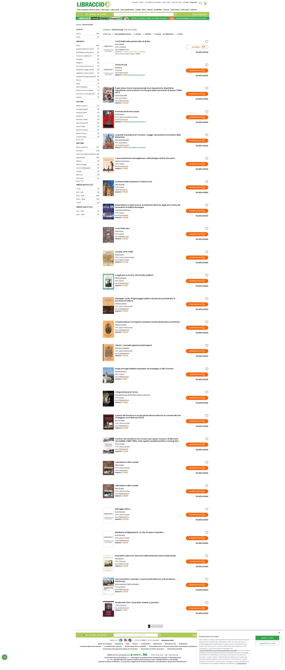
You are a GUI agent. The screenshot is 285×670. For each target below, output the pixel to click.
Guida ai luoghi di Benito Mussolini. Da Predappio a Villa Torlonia (144, 368)
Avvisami (196, 47)
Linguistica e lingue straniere (87, 76)
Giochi (166, 10)
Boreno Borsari (87, 133)
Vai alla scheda (202, 52)
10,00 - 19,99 (87, 196)
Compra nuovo (195, 70)
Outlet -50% (141, 10)
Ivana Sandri (119, 44)
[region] (239, 648)
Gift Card (185, 10)
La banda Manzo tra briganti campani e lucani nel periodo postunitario (147, 322)
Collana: (106, 29)
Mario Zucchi (119, 255)
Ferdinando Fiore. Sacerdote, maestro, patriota (137, 602)
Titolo (180, 34)
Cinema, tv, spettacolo (87, 56)
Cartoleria (175, 10)
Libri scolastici (88, 10)
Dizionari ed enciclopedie (87, 90)
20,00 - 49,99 (87, 199)
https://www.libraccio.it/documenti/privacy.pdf (218, 650)
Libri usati (115, 10)
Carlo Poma (119, 231)
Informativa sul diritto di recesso (152, 649)
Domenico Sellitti (87, 119)
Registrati (193, 2)
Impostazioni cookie (267, 643)
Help (127, 644)
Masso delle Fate (87, 147)
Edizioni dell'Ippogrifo (87, 168)
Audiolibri (158, 10)
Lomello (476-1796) (124, 251)
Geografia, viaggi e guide (87, 70)
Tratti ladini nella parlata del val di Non (132, 41)
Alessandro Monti (87, 123)
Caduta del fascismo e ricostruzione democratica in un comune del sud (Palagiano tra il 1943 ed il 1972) (148, 416)
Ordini (141, 2)
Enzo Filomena (120, 512)
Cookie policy (145, 644)
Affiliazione (183, 644)
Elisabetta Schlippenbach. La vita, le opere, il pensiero (139, 532)
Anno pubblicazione (123, 34)
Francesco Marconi (143, 395)
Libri (86, 14)
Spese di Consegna (105, 644)
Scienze (87, 97)
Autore (138, 34)
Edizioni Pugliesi (87, 164)
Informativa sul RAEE (174, 649)
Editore (148, 34)
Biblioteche (158, 644)
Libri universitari (127, 10)
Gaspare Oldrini (87, 113)
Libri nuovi (105, 10)
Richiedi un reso (170, 644)
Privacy (135, 644)
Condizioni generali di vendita (90, 646)
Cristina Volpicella (132, 584)
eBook (150, 10)
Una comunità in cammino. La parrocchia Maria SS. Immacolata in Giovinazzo (145, 580)
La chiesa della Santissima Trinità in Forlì (133, 181)
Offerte (193, 10)
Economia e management (87, 94)
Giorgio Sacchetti (121, 95)
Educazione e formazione (87, 66)
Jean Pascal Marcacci (122, 210)
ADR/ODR (177, 646)
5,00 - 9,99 (87, 192)
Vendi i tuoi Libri (176, 2)
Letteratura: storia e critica (87, 73)
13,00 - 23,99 (87, 214)
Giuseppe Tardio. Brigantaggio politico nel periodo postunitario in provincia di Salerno (145, 299)
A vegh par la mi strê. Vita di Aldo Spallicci (134, 275)
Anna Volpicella (120, 584)
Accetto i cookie (267, 638)
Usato (87, 37)
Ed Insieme (87, 178)
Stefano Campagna (122, 161)
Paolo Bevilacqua (121, 395)
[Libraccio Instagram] (125, 641)
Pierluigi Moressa (120, 278)
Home (78, 24)
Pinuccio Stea (119, 420)
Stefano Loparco (87, 106)
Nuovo (87, 34)
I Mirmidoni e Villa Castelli (126, 485)
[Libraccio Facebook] (120, 641)
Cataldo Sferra (87, 137)
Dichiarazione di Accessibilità (135, 646)
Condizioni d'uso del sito (113, 646)
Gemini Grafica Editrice (126, 257)
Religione (87, 63)
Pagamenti (119, 644)
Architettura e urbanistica (87, 52)
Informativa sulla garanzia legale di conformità (120, 649)
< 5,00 (87, 189)
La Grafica (122, 47)
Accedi (185, 2)
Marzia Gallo (132, 395)
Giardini (87, 171)
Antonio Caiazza (87, 130)
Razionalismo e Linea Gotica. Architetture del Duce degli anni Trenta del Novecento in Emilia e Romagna (147, 206)
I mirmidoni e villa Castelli (126, 462)
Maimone (87, 175)
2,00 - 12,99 (87, 211)
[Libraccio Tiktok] (129, 641)
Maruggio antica (122, 509)
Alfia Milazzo (119, 558)
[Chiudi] (279, 632)
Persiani (87, 161)
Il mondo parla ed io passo (127, 111)
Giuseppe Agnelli (87, 109)
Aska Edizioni (87, 158)
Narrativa (87, 59)
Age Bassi (87, 116)
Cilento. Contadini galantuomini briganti (133, 345)
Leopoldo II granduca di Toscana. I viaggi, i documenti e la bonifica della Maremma (148, 136)
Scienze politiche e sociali (87, 49)
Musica (87, 80)
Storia (87, 45)
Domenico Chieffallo (122, 348)
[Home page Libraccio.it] (94, 7)
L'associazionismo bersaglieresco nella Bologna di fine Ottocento (145, 158)
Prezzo (158, 34)
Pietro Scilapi (119, 465)
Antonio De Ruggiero (122, 140)
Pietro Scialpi (119, 488)
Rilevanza (169, 34)
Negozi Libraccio (199, 14)
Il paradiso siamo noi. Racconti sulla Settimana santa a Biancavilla (145, 555)
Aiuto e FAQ (166, 2)
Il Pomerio (87, 151)
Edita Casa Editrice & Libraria (87, 154)
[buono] (142, 18)
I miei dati (134, 2)
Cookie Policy (241, 663)
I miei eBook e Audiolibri (153, 2)
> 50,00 (87, 203)
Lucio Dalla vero (122, 228)
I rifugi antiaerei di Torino (126, 392)
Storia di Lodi (121, 64)
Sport (87, 83)
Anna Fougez (87, 126)
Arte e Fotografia (87, 87)
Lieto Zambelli (119, 184)
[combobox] (144, 14)
